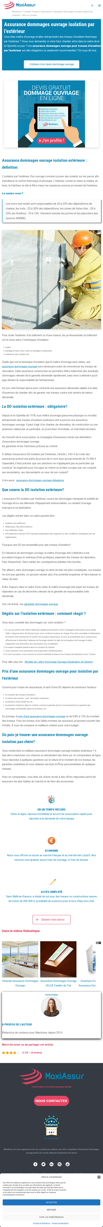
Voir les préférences (51, 1217)
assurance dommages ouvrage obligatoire (40, 480)
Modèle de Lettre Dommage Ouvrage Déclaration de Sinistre (59, 662)
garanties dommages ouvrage (41, 604)
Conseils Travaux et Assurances (37, 11)
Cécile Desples (51, 995)
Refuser (51, 1210)
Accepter (51, 1202)
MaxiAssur (16, 11)
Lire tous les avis (51, 1138)
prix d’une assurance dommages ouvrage (41, 716)
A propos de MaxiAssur (41, 1223)
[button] (99, 1177)
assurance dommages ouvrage (19, 366)
